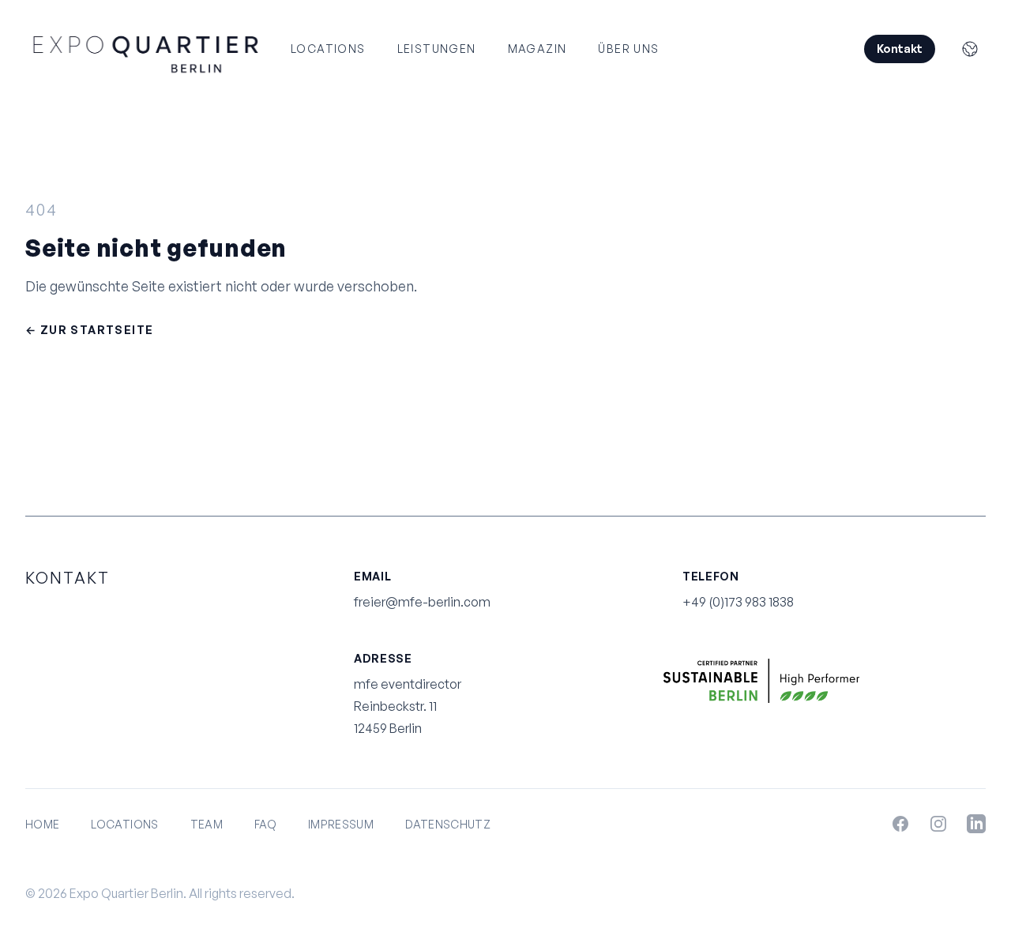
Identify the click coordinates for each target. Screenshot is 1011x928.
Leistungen (436, 48)
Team (206, 824)
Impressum (341, 824)
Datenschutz (447, 824)
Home (42, 824)
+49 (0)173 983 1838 (738, 602)
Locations (328, 48)
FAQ (265, 824)
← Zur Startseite (89, 329)
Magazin (537, 48)
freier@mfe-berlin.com (422, 602)
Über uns (628, 48)
